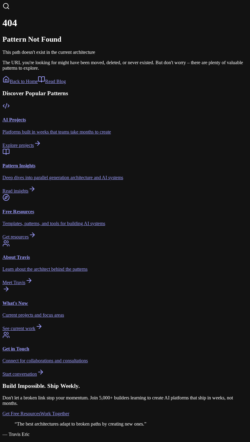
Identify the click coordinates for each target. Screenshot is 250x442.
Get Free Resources (21, 413)
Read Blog (55, 81)
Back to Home (24, 81)
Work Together (54, 413)
